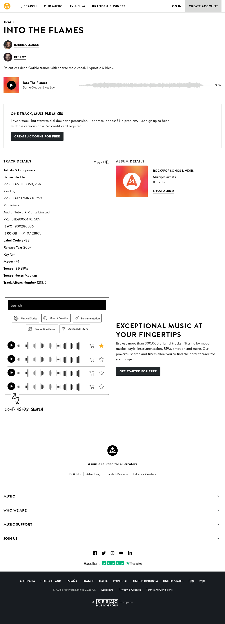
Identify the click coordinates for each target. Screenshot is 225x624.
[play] (11, 85)
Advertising (93, 474)
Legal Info (107, 590)
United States (173, 581)
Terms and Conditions (159, 590)
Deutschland (50, 581)
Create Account (203, 6)
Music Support (18, 524)
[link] (7, 6)
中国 (202, 581)
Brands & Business (108, 6)
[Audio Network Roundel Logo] (112, 450)
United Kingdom (145, 581)
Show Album (163, 191)
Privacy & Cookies (130, 590)
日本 (191, 581)
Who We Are (15, 510)
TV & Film (77, 6)
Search (30, 6)
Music (9, 496)
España (72, 581)
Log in (176, 6)
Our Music (53, 6)
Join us (11, 538)
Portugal (120, 581)
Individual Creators (144, 474)
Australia (27, 581)
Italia (103, 581)
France (88, 581)
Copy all (99, 162)
